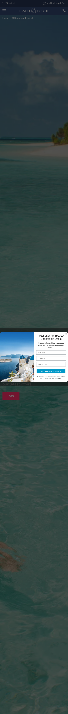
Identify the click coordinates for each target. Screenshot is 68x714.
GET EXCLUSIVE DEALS (51, 371)
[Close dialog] (66, 334)
